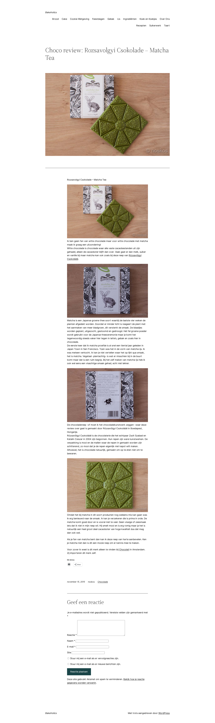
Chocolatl (124, 549)
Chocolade (103, 582)
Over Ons (165, 19)
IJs (118, 19)
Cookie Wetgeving (79, 19)
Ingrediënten (130, 19)
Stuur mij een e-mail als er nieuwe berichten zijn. (95, 664)
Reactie (72, 635)
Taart (167, 25)
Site (69, 652)
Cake (64, 19)
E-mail (71, 646)
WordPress (164, 713)
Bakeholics (51, 12)
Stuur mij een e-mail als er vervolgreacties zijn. (94, 658)
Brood (55, 19)
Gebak (111, 19)
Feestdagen (98, 19)
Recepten (141, 25)
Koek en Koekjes (148, 19)
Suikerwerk (155, 25)
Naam (71, 641)
